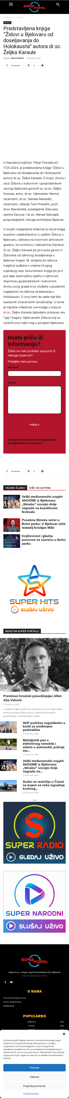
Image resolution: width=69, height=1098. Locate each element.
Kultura (20, 17)
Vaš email (13, 367)
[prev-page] (5, 552)
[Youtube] (11, 982)
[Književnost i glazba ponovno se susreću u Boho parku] (10, 541)
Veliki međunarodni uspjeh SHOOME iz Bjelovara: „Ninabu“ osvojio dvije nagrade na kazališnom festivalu (42, 504)
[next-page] (11, 552)
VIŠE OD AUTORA (40, 487)
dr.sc (6, 312)
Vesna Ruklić (17, 58)
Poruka (12, 382)
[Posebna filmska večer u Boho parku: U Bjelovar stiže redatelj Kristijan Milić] (10, 525)
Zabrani (34, 1076)
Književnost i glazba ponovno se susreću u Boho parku (44, 539)
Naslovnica (8, 17)
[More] (42, 65)
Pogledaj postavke (34, 1086)
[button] (64, 1034)
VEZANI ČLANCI (15, 487)
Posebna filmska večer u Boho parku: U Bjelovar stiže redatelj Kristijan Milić (44, 523)
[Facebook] (5, 982)
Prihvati (34, 1067)
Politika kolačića (31, 1093)
